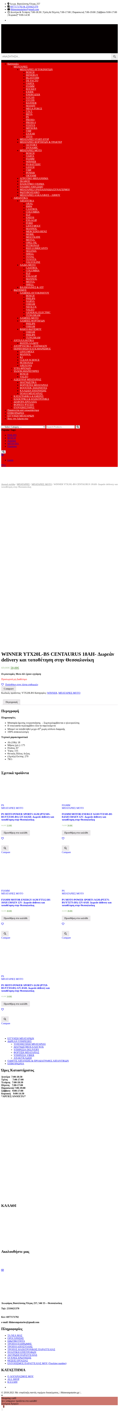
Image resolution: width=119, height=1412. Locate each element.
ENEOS (30, 217)
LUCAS (30, 97)
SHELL (30, 253)
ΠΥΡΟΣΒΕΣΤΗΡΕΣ (24, 407)
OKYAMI (31, 175)
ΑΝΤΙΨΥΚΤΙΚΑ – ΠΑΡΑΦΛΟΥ (30, 346)
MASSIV (30, 105)
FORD (29, 223)
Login (10, 460)
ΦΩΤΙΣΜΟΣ (20, 290)
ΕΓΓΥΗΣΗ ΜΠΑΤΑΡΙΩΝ (20, 415)
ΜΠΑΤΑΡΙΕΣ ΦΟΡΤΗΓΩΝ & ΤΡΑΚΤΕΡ (41, 142)
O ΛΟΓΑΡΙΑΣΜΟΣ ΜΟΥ (20, 1376)
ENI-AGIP (31, 220)
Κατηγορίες (13, 64)
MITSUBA (31, 128)
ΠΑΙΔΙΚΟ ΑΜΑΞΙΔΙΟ (31, 186)
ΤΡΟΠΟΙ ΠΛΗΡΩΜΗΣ (19, 1343)
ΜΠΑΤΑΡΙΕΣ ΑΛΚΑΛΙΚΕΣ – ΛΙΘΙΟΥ (40, 195)
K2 (21, 357)
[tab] (11, 702)
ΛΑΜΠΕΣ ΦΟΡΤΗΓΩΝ (32, 320)
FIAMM (30, 86)
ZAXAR (30, 133)
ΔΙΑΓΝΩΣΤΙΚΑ (28, 382)
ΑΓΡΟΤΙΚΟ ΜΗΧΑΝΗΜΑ (34, 178)
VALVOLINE (33, 262)
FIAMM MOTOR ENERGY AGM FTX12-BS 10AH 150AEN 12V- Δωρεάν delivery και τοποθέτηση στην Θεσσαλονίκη (25, 902)
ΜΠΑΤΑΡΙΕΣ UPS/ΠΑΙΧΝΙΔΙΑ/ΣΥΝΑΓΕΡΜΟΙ (45, 189)
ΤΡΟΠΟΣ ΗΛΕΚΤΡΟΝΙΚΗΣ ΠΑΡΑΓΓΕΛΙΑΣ (31, 1349)
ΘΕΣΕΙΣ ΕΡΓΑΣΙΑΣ (17, 1360)
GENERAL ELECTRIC (38, 312)
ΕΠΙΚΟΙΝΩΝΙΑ (15, 413)
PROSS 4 (31, 122)
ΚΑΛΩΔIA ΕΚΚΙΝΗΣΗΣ (33, 390)
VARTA (30, 83)
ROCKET (31, 89)
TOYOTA (31, 259)
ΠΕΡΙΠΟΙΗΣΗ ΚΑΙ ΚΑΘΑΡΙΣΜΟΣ (32, 348)
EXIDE (30, 91)
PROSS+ (30, 119)
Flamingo (12, 446)
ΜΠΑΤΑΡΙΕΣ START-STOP (34, 139)
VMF (28, 131)
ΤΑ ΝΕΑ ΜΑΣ (14, 1335)
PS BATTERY (33, 164)
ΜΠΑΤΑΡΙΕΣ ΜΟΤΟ (31, 150)
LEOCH (30, 167)
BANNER (31, 103)
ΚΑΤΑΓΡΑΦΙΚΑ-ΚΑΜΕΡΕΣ (29, 396)
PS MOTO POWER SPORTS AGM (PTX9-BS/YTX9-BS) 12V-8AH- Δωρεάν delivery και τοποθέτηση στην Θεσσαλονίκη (25, 988)
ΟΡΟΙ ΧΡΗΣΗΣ (15, 1338)
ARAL (29, 203)
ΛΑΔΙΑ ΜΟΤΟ (28, 265)
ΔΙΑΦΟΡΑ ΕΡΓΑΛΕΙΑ (25, 401)
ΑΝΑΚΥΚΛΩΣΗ (23, 1058)
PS (27, 117)
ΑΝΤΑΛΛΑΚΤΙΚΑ (24, 340)
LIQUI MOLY (33, 226)
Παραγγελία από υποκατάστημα (23, 410)
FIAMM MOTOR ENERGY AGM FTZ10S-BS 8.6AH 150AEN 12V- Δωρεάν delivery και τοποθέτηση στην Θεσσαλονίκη (87, 817)
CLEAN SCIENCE (30, 360)
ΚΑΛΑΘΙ (12, 1382)
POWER (30, 172)
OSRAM (30, 304)
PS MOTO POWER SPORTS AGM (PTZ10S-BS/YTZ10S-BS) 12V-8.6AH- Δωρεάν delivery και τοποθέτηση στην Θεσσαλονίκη (27, 817)
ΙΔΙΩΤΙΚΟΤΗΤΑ (16, 1341)
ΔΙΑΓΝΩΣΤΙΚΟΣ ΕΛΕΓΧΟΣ (29, 1047)
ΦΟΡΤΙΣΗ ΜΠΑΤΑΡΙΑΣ (26, 1052)
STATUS (30, 125)
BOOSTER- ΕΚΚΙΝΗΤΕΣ (33, 388)
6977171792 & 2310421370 (24, 6)
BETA (29, 114)
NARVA (30, 301)
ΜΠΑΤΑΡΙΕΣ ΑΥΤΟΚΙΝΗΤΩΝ (36, 69)
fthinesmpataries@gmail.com (25, 9)
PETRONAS (32, 245)
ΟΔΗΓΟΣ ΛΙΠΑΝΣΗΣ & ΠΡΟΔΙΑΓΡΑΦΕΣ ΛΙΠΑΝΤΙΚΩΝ (38, 1060)
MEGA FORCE (34, 108)
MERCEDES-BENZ (36, 231)
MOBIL (30, 234)
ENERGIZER (33, 94)
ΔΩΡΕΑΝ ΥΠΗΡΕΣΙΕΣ (19, 1041)
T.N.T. (29, 111)
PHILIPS (30, 298)
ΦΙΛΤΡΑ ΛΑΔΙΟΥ (29, 343)
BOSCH (30, 72)
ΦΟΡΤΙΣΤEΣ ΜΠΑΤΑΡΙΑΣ (34, 385)
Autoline (11, 440)
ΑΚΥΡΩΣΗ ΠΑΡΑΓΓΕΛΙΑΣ (22, 1355)
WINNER (31, 161)
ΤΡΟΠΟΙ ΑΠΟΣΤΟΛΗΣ (20, 1346)
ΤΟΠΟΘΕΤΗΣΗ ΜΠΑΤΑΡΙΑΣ (30, 1044)
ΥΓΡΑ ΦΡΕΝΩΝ (22, 368)
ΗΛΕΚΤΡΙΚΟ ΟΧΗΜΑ (32, 184)
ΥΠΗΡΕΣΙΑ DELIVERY (26, 1049)
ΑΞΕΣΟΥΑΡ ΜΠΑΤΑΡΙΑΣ (27, 379)
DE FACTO (32, 80)
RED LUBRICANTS (37, 248)
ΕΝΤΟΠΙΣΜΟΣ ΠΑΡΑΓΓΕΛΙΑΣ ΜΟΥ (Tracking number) (36, 1363)
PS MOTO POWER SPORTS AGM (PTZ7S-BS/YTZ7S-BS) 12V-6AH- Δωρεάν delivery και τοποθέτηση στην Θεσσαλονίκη (87, 902)
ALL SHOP (13, 1379)
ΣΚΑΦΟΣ (25, 181)
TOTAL (30, 256)
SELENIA (31, 251)
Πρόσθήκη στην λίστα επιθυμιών (21, 684)
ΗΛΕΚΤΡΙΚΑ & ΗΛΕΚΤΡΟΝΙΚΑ (31, 399)
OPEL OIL (31, 242)
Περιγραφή (12, 702)
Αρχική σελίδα (8, 484)
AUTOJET (31, 145)
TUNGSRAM (33, 315)
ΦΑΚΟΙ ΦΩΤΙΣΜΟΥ (31, 329)
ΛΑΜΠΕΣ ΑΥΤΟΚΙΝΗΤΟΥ (34, 293)
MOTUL (30, 239)
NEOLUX (31, 307)
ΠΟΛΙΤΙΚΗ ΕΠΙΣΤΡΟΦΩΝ (21, 1352)
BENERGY (32, 75)
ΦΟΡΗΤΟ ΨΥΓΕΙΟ (24, 404)
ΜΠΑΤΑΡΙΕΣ (21, 66)
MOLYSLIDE (33, 237)
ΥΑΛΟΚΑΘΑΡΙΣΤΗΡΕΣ (26, 371)
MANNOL (31, 228)
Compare (9, 688)
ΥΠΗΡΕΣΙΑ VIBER (24, 1055)
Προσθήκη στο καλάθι (15, 832)
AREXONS (26, 365)
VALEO (30, 309)
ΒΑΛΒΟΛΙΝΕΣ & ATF (32, 287)
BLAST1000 (32, 77)
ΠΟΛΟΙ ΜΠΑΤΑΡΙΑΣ (31, 393)
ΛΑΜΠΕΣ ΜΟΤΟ (29, 318)
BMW (29, 206)
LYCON (30, 100)
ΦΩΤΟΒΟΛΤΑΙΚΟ (30, 192)
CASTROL (32, 209)
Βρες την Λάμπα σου (17, 418)
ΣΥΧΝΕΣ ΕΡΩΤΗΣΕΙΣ (19, 1357)
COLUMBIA (33, 212)
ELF (28, 214)
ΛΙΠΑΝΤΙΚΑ (21, 198)
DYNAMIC (32, 147)
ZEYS (29, 136)
